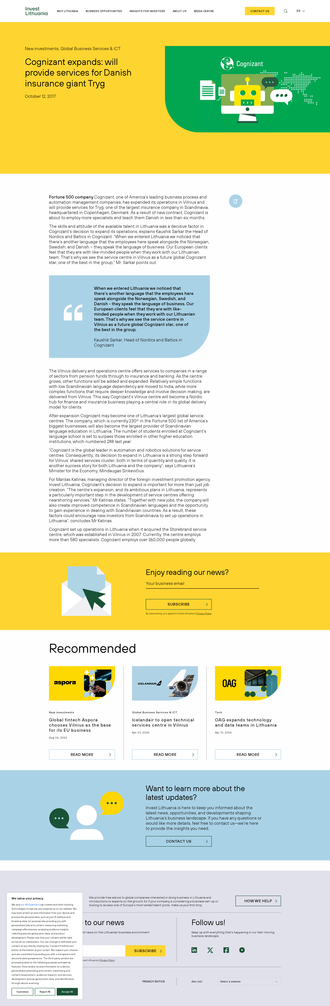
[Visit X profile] (210, 949)
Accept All (67, 991)
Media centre (204, 11)
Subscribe (179, 604)
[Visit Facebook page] (226, 949)
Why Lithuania (67, 11)
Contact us (178, 841)
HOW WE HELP (258, 901)
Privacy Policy (203, 613)
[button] (286, 11)
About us (180, 11)
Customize (22, 991)
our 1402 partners (30, 904)
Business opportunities (104, 11)
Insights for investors (147, 11)
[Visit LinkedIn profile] (194, 949)
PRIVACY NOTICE (153, 981)
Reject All (45, 991)
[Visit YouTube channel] (242, 949)
